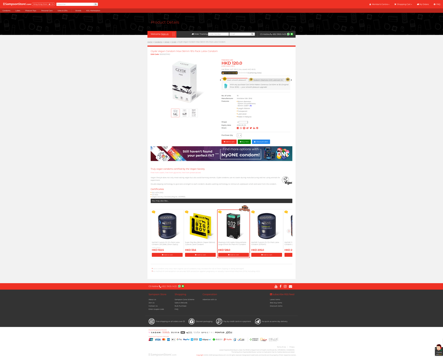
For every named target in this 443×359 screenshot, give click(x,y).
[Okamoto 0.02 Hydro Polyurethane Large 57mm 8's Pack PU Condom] (233, 226)
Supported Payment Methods (159, 336)
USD (223, 66)
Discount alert (262, 142)
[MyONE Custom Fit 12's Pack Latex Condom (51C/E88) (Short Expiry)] (167, 226)
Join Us (151, 303)
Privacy (291, 347)
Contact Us (153, 306)
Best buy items (276, 303)
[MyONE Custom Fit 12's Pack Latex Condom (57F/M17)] (266, 226)
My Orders (424, 4)
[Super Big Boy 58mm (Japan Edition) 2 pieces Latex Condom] (200, 226)
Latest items (275, 299)
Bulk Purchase (180, 306)
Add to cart (230, 142)
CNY (232, 66)
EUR (228, 66)
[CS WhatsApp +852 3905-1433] (288, 34)
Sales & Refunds (181, 303)
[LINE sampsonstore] (291, 34)
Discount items (276, 306)
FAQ (176, 309)
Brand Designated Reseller (158, 330)
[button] (289, 231)
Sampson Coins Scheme (184, 299)
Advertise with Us (210, 299)
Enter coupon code (156, 309)
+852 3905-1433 (279, 34)
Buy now (245, 142)
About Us (152, 299)
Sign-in (165, 34)
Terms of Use (281, 347)
